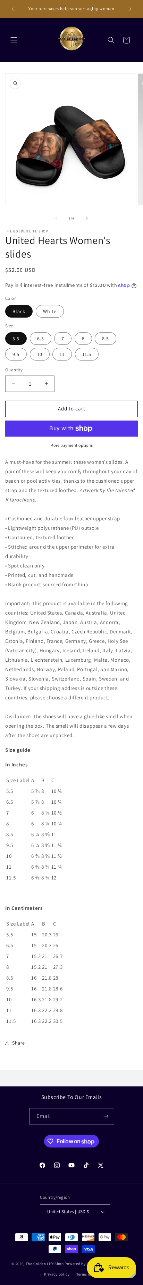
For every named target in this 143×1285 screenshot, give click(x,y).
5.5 (15, 338)
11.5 (86, 354)
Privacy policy (57, 1274)
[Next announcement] (130, 9)
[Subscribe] (106, 1116)
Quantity (14, 370)
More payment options (71, 445)
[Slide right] (86, 218)
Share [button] (18, 1043)
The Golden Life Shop (45, 1263)
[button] (14, 40)
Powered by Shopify (82, 1263)
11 (62, 354)
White (50, 311)
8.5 (105, 338)
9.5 (15, 354)
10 (39, 354)
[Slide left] (56, 218)
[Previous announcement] (12, 9)
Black (18, 311)
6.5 (40, 338)
